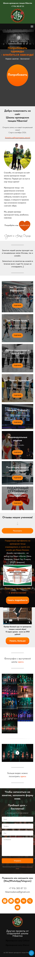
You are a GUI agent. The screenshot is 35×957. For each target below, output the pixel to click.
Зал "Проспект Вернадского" (17, 289)
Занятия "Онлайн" (17, 410)
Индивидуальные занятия (17, 439)
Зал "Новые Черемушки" (17, 380)
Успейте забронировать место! (17, 137)
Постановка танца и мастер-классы (17, 469)
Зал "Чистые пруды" (17, 320)
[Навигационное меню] (32, 26)
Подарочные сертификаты (17, 494)
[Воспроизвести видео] (17, 753)
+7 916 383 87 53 (17, 6)
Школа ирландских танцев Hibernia (17, 3)
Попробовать (17, 74)
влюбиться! (24, 225)
